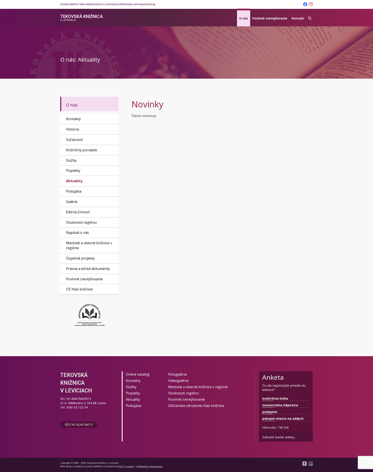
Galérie (71, 201)
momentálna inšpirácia (280, 405)
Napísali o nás (77, 232)
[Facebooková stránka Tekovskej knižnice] (305, 4)
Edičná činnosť (78, 212)
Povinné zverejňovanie (269, 18)
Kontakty (73, 118)
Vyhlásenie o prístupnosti (149, 466)
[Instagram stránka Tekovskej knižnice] (311, 4)
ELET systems (126, 466)
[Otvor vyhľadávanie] (310, 17)
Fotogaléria (177, 374)
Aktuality (74, 181)
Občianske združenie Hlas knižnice (196, 405)
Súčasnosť (74, 139)
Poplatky (73, 170)
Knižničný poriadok (81, 150)
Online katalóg (138, 374)
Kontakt (298, 18)
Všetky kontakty (79, 425)
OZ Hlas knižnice (79, 289)
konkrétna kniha (275, 398)
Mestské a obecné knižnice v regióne (89, 245)
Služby (71, 160)
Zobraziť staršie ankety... (279, 437)
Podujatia (73, 191)
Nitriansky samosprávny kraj (137, 4)
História (72, 129)
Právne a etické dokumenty (88, 268)
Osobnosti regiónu (81, 222)
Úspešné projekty (80, 258)
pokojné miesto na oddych (282, 418)
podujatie (269, 412)
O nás (243, 18)
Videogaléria (178, 380)
